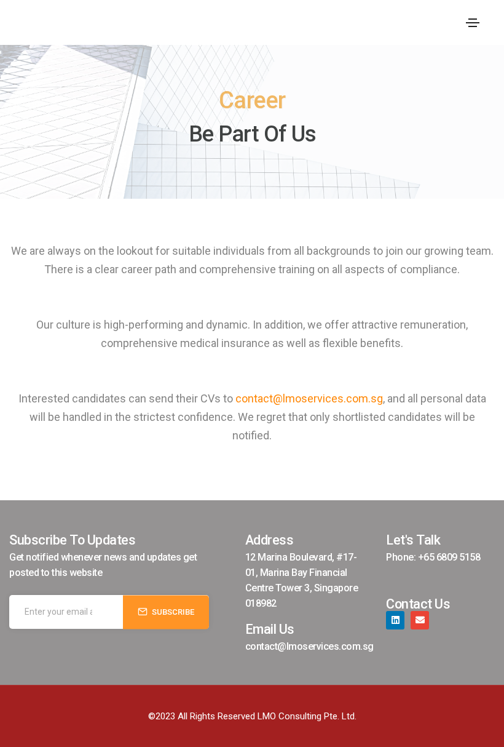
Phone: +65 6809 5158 (433, 557)
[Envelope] (420, 620)
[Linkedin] (395, 620)
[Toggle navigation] (472, 22)
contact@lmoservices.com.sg (309, 398)
